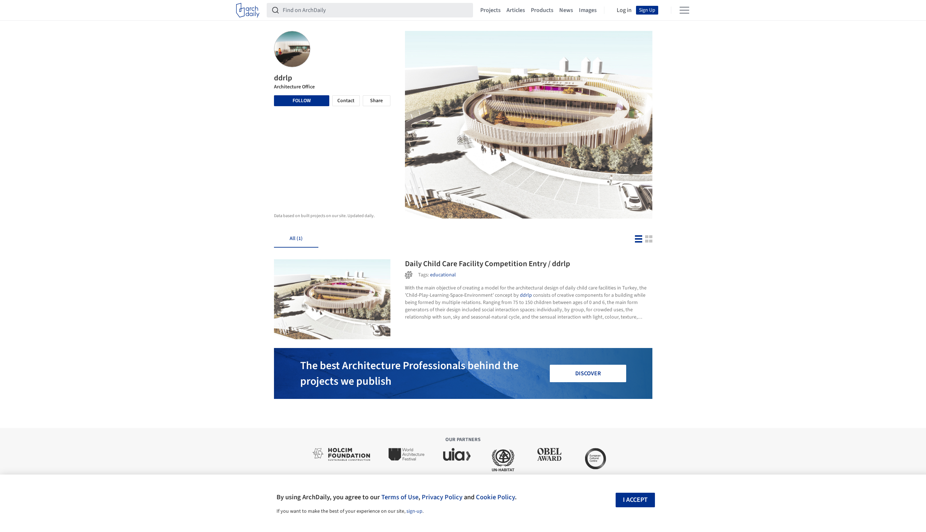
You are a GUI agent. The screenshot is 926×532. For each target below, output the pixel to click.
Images (588, 10)
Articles (515, 10)
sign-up (414, 511)
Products (542, 10)
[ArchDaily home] (247, 10)
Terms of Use (399, 497)
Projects (490, 10)
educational (443, 275)
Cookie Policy (495, 497)
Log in (624, 10)
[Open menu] (684, 10)
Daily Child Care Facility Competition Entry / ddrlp (487, 263)
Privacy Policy (442, 497)
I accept (635, 499)
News (566, 10)
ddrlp (526, 295)
